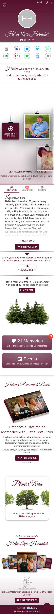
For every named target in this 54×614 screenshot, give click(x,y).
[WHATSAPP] (48, 49)
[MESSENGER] (27, 49)
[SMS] (27, 56)
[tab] (11, 188)
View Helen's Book (27, 458)
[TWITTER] (37, 49)
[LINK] (48, 56)
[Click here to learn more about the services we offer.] (27, 583)
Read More (27, 241)
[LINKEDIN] (6, 56)
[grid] (27, 138)
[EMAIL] (17, 56)
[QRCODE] (6, 49)
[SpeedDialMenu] (47, 607)
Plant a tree (26, 290)
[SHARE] (37, 56)
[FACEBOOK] (17, 49)
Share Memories (28, 600)
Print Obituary (29, 247)
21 (51, 336)
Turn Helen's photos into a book (27, 172)
